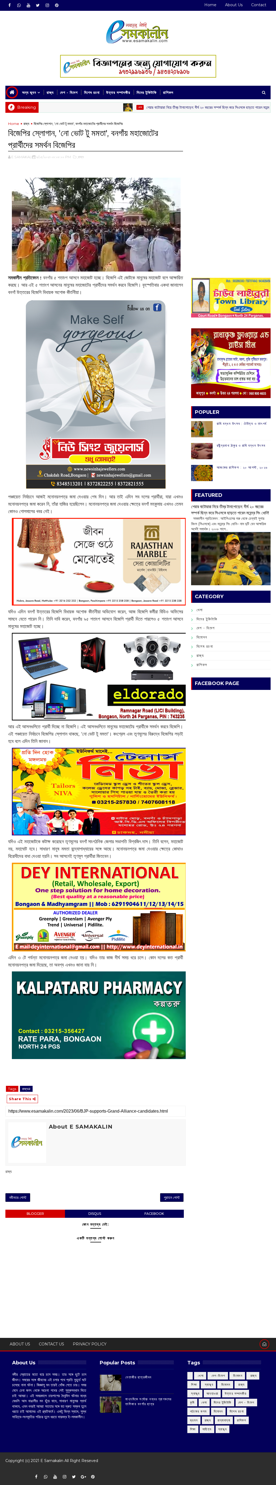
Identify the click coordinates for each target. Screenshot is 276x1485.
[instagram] (47, 5)
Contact (258, 4)
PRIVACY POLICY (89, 1344)
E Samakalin (51, 1460)
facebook (154, 1214)
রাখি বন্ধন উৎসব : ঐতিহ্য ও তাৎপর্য (242, 423)
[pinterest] (57, 5)
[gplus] (83, 1477)
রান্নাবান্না (224, 1420)
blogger (35, 1214)
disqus (94, 1214)
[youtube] (28, 5)
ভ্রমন (194, 1420)
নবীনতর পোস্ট (17, 1197)
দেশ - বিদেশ (69, 92)
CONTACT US (51, 1344)
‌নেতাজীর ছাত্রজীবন (138, 1377)
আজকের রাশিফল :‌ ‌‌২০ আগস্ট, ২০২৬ (242, 467)
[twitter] (38, 5)
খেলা (104, 107)
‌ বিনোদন (237, 1376)
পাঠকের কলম (198, 1411)
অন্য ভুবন (29, 92)
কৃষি (192, 1402)
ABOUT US (20, 1344)
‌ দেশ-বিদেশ (217, 1376)
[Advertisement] (231, 154)
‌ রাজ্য (253, 1376)
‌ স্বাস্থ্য (208, 1385)
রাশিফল (168, 92)
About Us (234, 4)
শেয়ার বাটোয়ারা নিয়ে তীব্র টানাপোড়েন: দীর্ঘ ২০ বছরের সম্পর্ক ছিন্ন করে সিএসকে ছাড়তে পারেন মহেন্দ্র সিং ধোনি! (178, 107)
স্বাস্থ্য (222, 1429)
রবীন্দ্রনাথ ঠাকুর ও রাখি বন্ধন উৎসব (241, 445)
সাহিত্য (207, 1429)
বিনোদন (201, 637)
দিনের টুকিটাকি (147, 92)
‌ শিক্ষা (193, 1385)
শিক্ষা (193, 1429)
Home (210, 4)
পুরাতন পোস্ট (172, 1197)
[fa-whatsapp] (19, 5)
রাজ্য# (26, 1089)
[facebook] (9, 5)
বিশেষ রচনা (92, 92)
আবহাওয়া (212, 1393)
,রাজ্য (80, 157)
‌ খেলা (200, 1376)
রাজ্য (50, 92)
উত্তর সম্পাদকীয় (118, 92)
